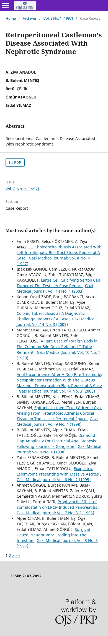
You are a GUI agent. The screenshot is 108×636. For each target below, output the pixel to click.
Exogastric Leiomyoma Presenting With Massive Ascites (58, 471)
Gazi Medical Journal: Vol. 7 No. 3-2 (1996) (55, 512)
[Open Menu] (5, 5)
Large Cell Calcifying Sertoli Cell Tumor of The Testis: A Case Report (58, 282)
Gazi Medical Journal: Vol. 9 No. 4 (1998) (57, 421)
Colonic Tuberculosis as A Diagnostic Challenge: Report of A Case (51, 316)
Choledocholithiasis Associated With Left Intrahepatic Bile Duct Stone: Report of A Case (59, 252)
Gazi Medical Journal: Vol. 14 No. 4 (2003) (55, 288)
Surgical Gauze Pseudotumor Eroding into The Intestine (53, 535)
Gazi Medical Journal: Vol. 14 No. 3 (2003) (56, 321)
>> (18, 555)
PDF (17, 162)
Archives (30, 18)
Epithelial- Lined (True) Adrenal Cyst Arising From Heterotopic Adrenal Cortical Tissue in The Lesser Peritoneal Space (59, 413)
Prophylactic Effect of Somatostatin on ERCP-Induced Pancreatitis (57, 504)
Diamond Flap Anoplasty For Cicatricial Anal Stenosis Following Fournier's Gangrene (56, 441)
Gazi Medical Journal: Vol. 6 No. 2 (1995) (54, 479)
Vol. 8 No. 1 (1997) (58, 18)
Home (11, 18)
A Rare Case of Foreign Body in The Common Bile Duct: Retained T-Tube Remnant (57, 346)
